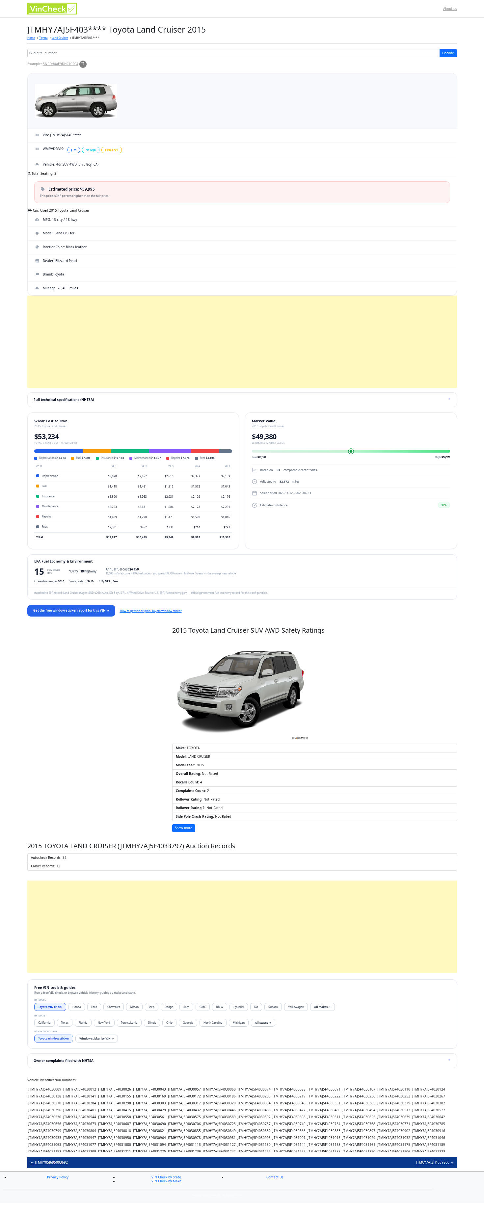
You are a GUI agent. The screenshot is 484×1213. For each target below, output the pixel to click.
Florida (83, 1022)
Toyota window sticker (53, 1038)
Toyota (43, 38)
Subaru (273, 1007)
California (44, 1022)
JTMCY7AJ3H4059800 (435, 1162)
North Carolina (213, 1022)
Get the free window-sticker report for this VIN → (71, 610)
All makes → (322, 1007)
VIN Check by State (166, 1177)
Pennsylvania (129, 1022)
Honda (76, 1007)
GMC (203, 1007)
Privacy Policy (57, 1177)
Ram (186, 1007)
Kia (256, 1007)
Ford (94, 1007)
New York (104, 1022)
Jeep (151, 1007)
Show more (183, 828)
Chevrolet (113, 1007)
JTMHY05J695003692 (49, 1162)
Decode (448, 53)
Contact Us (274, 1177)
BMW (219, 1007)
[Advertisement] (224, 342)
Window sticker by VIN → (96, 1038)
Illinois (152, 1022)
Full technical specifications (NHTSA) (64, 399)
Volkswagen (296, 1007)
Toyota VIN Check (50, 1007)
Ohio (169, 1022)
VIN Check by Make (166, 1181)
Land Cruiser (60, 38)
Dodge (169, 1007)
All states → (263, 1022)
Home (31, 38)
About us (450, 8)
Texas (64, 1022)
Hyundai (238, 1007)
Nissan (134, 1007)
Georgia (188, 1022)
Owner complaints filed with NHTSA (64, 1060)
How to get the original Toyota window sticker (151, 611)
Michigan (239, 1022)
